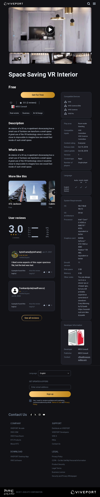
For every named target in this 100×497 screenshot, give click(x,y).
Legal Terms (56, 468)
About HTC (14, 444)
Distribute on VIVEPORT (61, 428)
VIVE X (54, 436)
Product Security (58, 464)
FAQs (54, 440)
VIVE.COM (14, 432)
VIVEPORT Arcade (17, 428)
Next (53, 191)
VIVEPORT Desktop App (19, 457)
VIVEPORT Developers (60, 432)
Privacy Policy (57, 457)
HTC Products (15, 440)
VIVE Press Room (17, 436)
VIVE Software (16, 460)
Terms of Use (56, 402)
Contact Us (56, 444)
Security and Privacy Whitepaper (64, 476)
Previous (8, 191)
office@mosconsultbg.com (84, 358)
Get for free (38, 95)
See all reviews (32, 318)
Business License (58, 472)
